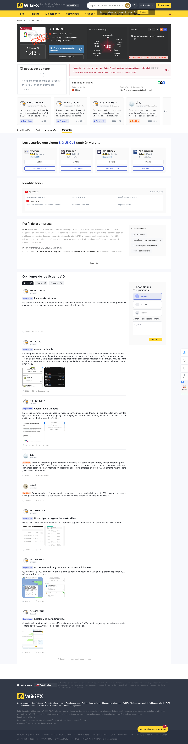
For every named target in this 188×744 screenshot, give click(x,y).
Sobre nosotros (23, 703)
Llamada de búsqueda (111, 703)
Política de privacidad (91, 703)
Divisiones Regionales (72, 705)
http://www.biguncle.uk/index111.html (136, 90)
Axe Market (22, 739)
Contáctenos (37, 703)
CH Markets (99, 739)
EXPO (168, 703)
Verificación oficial (156, 703)
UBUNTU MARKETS (66, 735)
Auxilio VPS (43, 705)
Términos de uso (73, 703)
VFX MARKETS (136, 735)
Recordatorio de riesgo (54, 703)
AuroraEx (96, 735)
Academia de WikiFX (28, 705)
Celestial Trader (48, 735)
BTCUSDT (86, 739)
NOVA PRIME (46, 739)
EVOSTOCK (22, 735)
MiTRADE (75, 739)
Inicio (19, 20)
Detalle (40, 162)
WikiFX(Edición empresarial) (134, 703)
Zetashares (112, 739)
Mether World (83, 735)
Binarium (149, 735)
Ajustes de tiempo (66, 57)
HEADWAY (34, 735)
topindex (34, 739)
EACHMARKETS (61, 739)
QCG (113, 735)
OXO (105, 735)
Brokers (27, 20)
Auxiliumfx (122, 735)
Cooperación (55, 705)
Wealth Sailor (161, 735)
